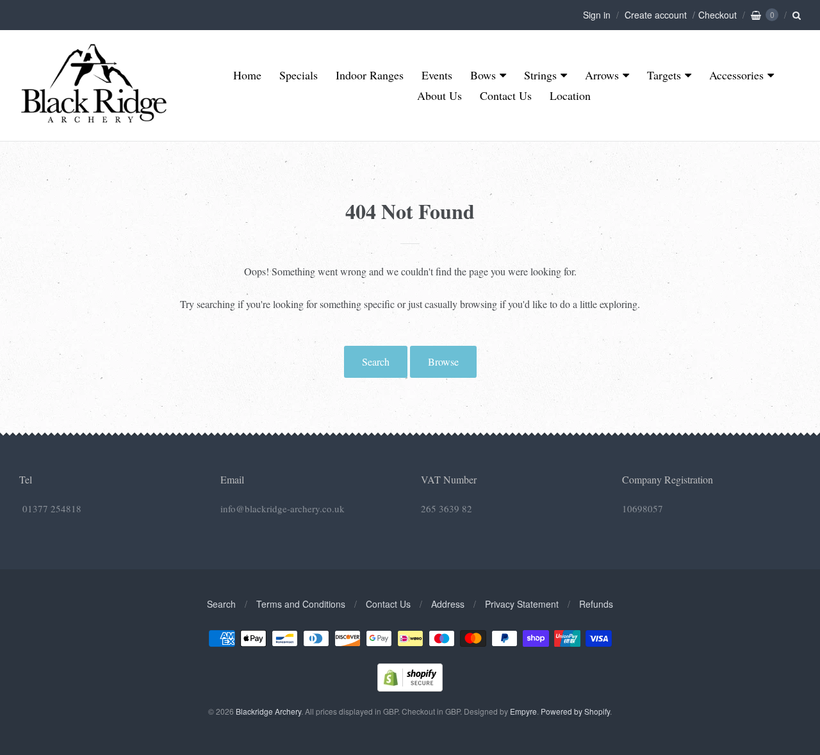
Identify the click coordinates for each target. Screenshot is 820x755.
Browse (443, 361)
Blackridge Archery (268, 711)
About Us (439, 95)
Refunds (596, 603)
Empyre (523, 711)
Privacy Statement (522, 603)
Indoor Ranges (370, 75)
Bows (483, 75)
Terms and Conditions (300, 603)
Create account (656, 14)
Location (570, 95)
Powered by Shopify (575, 711)
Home (247, 75)
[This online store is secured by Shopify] (410, 687)
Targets (664, 75)
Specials (298, 75)
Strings (540, 75)
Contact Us (506, 95)
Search (376, 361)
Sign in (597, 14)
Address (447, 603)
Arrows (602, 75)
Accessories (736, 75)
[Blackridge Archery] (93, 117)
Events (437, 75)
